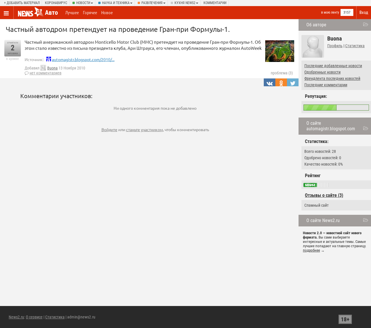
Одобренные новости (322, 72)
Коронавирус (56, 3)
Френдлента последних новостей (332, 78)
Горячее (90, 12)
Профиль (335, 45)
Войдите (109, 129)
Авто (51, 12)
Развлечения (152, 3)
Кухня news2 (184, 3)
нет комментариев (45, 73)
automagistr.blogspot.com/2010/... (83, 59)
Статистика (355, 45)
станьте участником (144, 129)
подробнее (311, 250)
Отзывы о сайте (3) (324, 195)
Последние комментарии (325, 85)
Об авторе (316, 25)
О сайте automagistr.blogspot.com (330, 125)
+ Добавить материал (22, 3)
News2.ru (16, 317)
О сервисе (34, 317)
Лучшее (72, 12)
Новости (83, 3)
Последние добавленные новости (333, 65)
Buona (52, 68)
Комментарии (214, 3)
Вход (363, 12)
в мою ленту (330, 12)
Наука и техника (116, 3)
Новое (107, 12)
